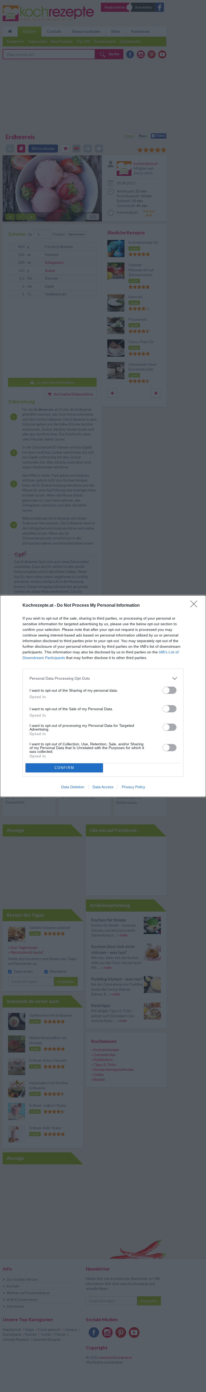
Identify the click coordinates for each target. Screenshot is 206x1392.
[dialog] (103, 696)
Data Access (103, 787)
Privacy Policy (133, 787)
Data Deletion (72, 787)
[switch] (169, 690)
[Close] (195, 606)
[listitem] (103, 678)
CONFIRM (64, 768)
